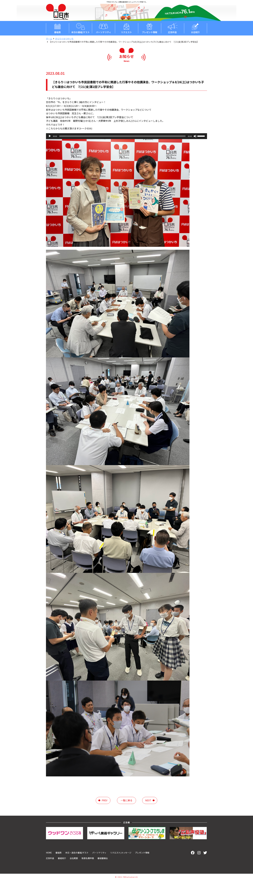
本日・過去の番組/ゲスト (77, 852)
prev (104, 800)
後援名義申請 (88, 858)
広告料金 (172, 32)
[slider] (201, 135)
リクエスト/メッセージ (120, 852)
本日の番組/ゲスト (80, 32)
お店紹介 (195, 32)
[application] (126, 136)
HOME (49, 852)
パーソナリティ (103, 32)
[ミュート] (195, 136)
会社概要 (74, 858)
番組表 (57, 32)
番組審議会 (103, 858)
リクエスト (126, 32)
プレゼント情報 (149, 32)
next (148, 800)
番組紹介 (62, 858)
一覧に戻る (126, 800)
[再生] (49, 136)
